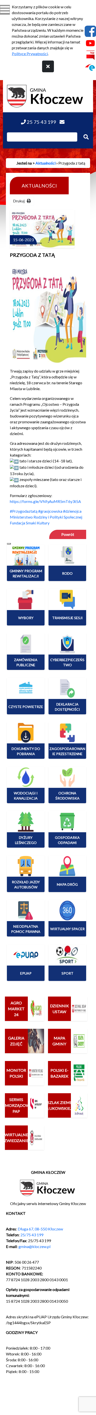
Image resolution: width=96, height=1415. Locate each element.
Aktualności (45, 163)
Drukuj (20, 200)
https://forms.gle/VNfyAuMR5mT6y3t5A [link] (45, 501)
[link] (46, 517)
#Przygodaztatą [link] (23, 511)
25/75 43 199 (31, 1234)
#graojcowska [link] (50, 511)
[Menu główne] (5, 10)
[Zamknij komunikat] (48, 66)
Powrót (67, 534)
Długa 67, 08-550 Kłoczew (40, 1229)
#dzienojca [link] (72, 511)
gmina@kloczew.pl (34, 1246)
